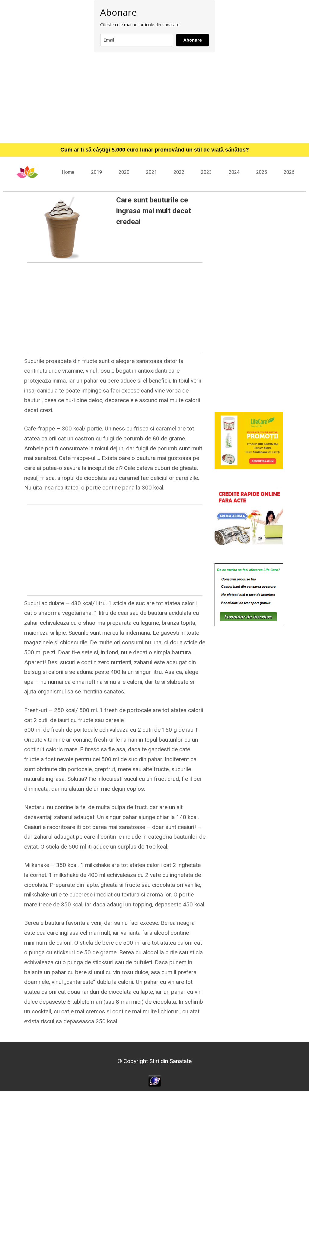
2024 (234, 172)
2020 (124, 172)
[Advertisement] (154, 97)
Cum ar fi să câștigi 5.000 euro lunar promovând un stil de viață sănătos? (154, 150)
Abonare (192, 40)
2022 (179, 172)
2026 (289, 172)
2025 (261, 172)
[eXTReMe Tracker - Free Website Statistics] (154, 1080)
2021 (151, 172)
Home (68, 172)
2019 (96, 172)
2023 (206, 172)
